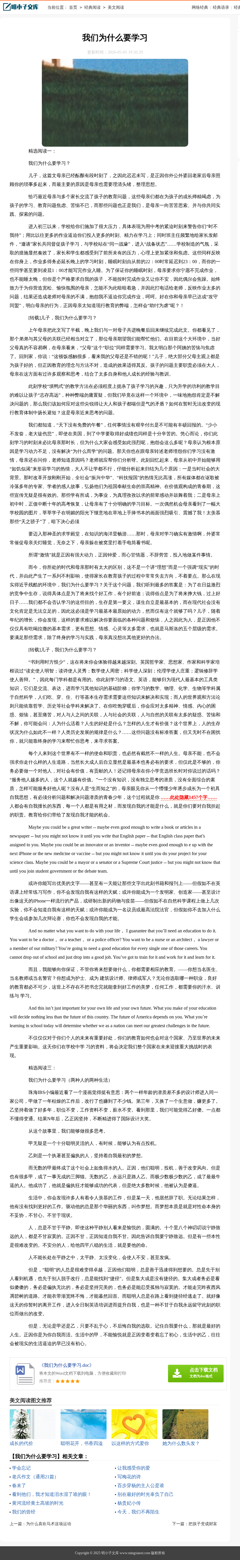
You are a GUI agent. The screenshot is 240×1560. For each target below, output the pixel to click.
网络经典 (200, 7)
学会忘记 (21, 1467)
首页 (73, 7)
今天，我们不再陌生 (138, 1511)
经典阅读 (92, 7)
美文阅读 (116, 7)
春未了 (19, 1485)
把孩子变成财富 (202, 1524)
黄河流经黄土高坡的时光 (38, 1503)
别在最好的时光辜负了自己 (145, 1494)
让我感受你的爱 (133, 1467)
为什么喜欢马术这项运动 (48, 1524)
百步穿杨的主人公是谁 (140, 1485)
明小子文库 (110, 1553)
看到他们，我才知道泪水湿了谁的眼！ (52, 1494)
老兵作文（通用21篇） (35, 1476)
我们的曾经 (23, 1511)
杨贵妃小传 (129, 1503)
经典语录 (221, 7)
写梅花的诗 (129, 1476)
